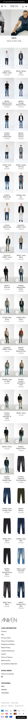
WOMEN (4, 690)
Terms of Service (6, 657)
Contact (4, 631)
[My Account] (23, 6)
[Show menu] (2, 6)
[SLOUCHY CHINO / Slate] (7, 58)
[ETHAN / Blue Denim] (7, 304)
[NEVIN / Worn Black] (7, 525)
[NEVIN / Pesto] (7, 433)
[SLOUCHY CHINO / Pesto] (7, 334)
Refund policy (5, 660)
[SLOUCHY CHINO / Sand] (7, 242)
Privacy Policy (6, 638)
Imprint (3, 654)
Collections (14, 702)
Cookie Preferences (7, 651)
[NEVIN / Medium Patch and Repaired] (7, 88)
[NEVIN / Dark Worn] (7, 152)
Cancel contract (21, 717)
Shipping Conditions (8, 644)
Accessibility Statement (9, 664)
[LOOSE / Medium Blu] (7, 212)
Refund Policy (5, 647)
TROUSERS (5, 693)
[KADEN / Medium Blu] (7, 182)
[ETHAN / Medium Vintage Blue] (7, 120)
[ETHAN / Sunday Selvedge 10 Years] (7, 400)
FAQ (2, 634)
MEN (2, 686)
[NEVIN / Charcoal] (7, 272)
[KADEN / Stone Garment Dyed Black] (7, 556)
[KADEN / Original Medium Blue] (7, 463)
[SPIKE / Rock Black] (7, 589)
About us (4, 705)
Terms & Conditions (7, 641)
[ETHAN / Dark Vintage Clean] (7, 495)
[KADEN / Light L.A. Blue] (7, 366)
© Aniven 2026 (5, 702)
